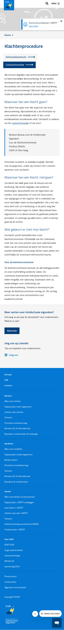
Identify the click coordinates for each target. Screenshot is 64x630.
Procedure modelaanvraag (16, 465)
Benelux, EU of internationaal (17, 428)
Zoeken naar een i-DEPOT (16, 513)
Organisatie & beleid (13, 550)
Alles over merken (12, 401)
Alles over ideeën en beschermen (19, 496)
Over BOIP (9, 539)
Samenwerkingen (12, 555)
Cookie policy (10, 581)
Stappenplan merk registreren (18, 406)
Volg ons (13, 355)
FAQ (6, 379)
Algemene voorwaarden (15, 587)
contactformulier (20, 123)
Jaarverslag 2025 (12, 566)
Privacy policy (10, 576)
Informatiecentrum (16, 57)
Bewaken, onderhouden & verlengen (21, 433)
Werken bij (9, 560)
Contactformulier (15, 65)
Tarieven (8, 417)
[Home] (9, 5)
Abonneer (12, 330)
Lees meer (33, 26)
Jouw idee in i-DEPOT (13, 507)
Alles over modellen (13, 448)
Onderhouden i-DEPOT (14, 529)
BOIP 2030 (9, 544)
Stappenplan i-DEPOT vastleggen (19, 502)
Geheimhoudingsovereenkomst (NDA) (21, 524)
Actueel (8, 374)
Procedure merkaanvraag (15, 422)
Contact (8, 385)
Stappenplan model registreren (18, 454)
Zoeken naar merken (13, 412)
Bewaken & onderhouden (16, 481)
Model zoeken (10, 459)
